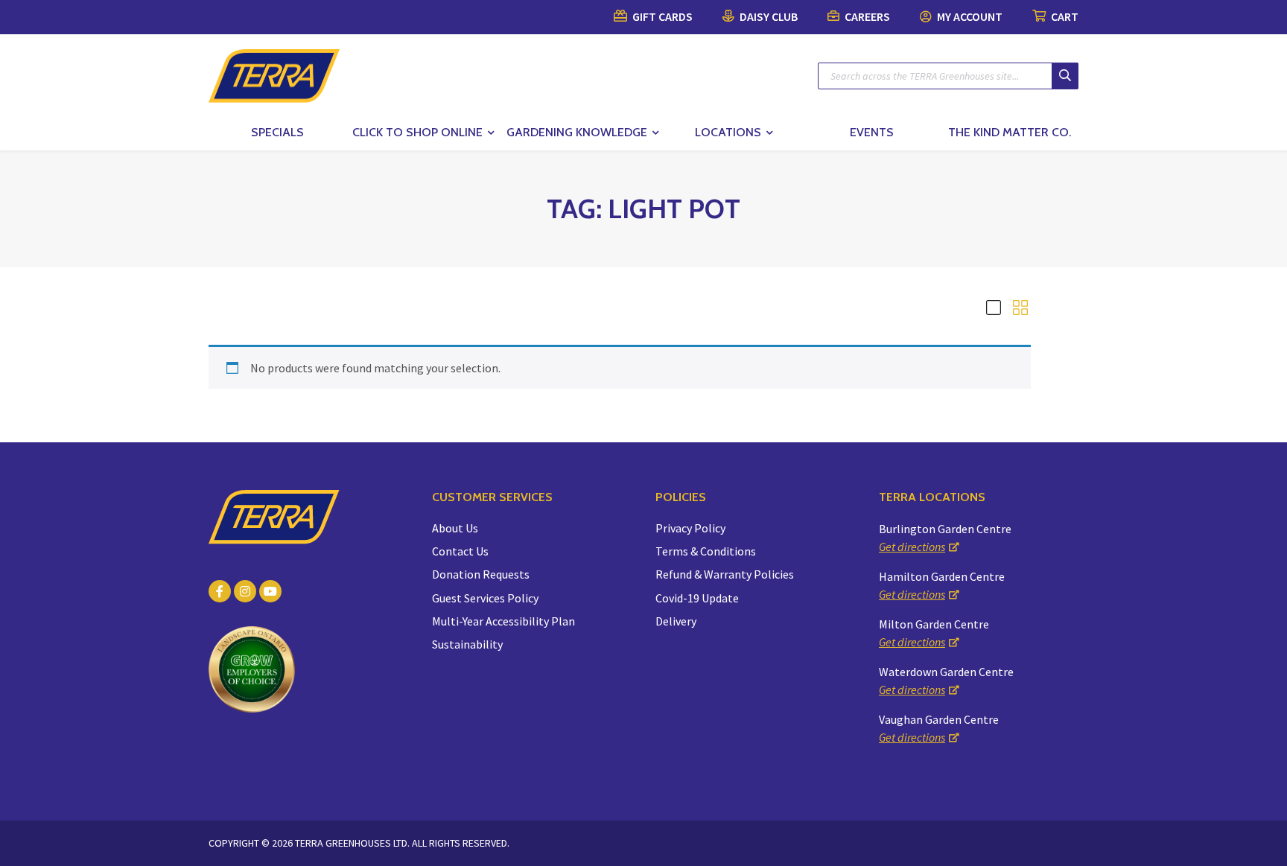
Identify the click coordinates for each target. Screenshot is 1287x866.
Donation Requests (481, 574)
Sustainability (467, 644)
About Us (455, 527)
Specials (277, 132)
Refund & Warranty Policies (724, 574)
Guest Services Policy (485, 597)
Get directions (912, 546)
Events (872, 132)
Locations (728, 132)
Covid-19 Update (697, 597)
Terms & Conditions (705, 551)
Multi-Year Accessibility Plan (503, 621)
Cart (1063, 16)
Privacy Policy (690, 527)
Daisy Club (767, 16)
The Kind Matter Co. (1009, 132)
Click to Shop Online (417, 132)
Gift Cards (661, 16)
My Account (968, 16)
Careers (866, 16)
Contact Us (460, 551)
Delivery (675, 621)
